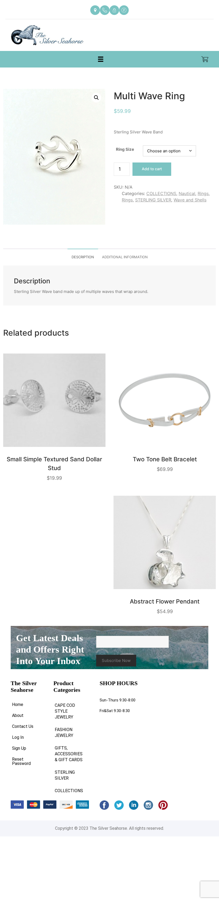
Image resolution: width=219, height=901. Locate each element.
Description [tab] (83, 257)
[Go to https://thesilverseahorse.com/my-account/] (114, 10)
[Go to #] (119, 805)
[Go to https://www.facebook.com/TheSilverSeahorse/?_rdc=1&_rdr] (124, 10)
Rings (203, 193)
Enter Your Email (113, 632)
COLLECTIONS (161, 193)
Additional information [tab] (125, 257)
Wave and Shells (190, 200)
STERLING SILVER (153, 200)
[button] (96, 97)
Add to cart (152, 168)
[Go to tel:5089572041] (105, 10)
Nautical (187, 193)
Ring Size (125, 149)
